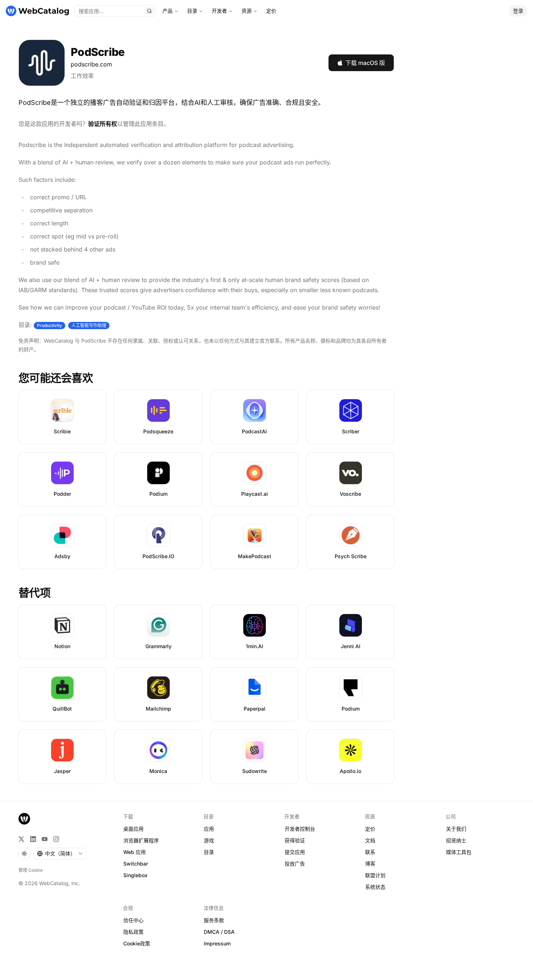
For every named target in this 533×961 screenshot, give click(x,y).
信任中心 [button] (133, 920)
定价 (271, 11)
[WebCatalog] (24, 819)
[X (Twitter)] (21, 839)
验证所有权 (102, 123)
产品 (167, 11)
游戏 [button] (209, 840)
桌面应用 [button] (133, 829)
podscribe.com (91, 64)
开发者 (219, 11)
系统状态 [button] (375, 887)
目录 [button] (209, 852)
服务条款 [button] (214, 920)
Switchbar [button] (135, 863)
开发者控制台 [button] (300, 829)
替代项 (34, 592)
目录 (192, 11)
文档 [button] (370, 840)
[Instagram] (56, 839)
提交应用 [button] (295, 852)
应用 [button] (209, 829)
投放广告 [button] (295, 863)
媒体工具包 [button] (458, 852)
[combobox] (60, 853)
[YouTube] (44, 839)
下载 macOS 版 (365, 62)
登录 (518, 11)
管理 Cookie (30, 870)
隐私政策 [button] (133, 932)
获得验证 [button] (295, 840)
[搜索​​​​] (149, 11)
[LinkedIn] (33, 839)
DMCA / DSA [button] (219, 932)
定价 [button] (370, 829)
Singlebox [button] (135, 875)
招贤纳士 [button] (456, 840)
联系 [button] (370, 852)
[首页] (37, 11)
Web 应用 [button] (134, 852)
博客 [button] (370, 863)
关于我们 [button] (456, 829)
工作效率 (82, 75)
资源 (246, 11)
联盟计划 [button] (375, 875)
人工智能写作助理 (88, 325)
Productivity (49, 325)
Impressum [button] (217, 943)
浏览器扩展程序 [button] (141, 840)
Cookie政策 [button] (136, 943)
